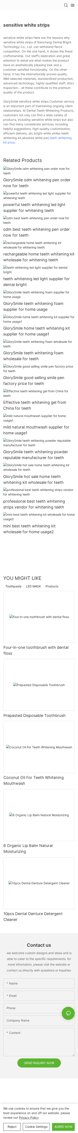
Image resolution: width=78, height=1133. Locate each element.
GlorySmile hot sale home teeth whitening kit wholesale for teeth (33, 479)
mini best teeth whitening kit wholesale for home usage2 (29, 529)
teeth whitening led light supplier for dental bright (36, 281)
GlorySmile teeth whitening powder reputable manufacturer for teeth (35, 455)
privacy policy (29, 1117)
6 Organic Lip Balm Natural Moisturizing (28, 848)
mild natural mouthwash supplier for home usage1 (36, 430)
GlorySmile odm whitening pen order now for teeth (36, 183)
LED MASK (33, 586)
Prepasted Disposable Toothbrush (34, 715)
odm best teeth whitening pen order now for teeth (36, 232)
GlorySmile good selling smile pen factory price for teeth (33, 380)
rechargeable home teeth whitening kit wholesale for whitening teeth (39, 257)
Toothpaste (13, 586)
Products (52, 586)
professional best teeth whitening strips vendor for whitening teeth (34, 504)
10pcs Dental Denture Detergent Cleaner (33, 916)
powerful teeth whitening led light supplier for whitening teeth (34, 207)
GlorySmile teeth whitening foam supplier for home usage (33, 306)
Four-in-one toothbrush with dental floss (35, 650)
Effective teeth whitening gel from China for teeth (34, 405)
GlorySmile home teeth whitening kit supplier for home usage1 (36, 331)
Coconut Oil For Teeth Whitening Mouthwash (33, 780)
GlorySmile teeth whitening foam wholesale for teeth (33, 356)
